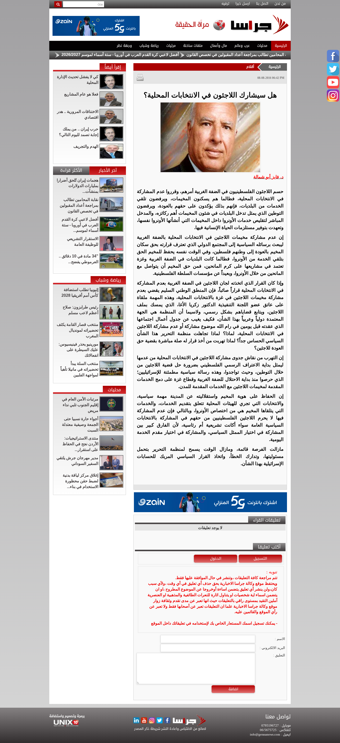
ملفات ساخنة (193, 45)
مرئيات (171, 45)
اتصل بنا (262, 3)
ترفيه (225, 3)
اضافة (233, 689)
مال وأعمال (218, 45)
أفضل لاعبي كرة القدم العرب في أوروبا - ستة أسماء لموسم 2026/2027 (138, 54)
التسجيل (260, 558)
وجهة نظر (124, 45)
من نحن (280, 3)
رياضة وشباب (149, 45)
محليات (262, 45)
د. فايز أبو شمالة (268, 176)
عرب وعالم (242, 45)
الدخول (215, 558)
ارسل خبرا (242, 3)
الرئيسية (281, 45)
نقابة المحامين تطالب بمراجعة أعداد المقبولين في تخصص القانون (257, 54)
